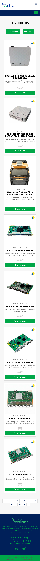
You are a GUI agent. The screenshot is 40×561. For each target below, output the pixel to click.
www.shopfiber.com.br (25, 559)
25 (24, 504)
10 (12, 504)
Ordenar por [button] (12, 31)
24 (20, 504)
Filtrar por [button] (27, 31)
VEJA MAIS (21, 92)
